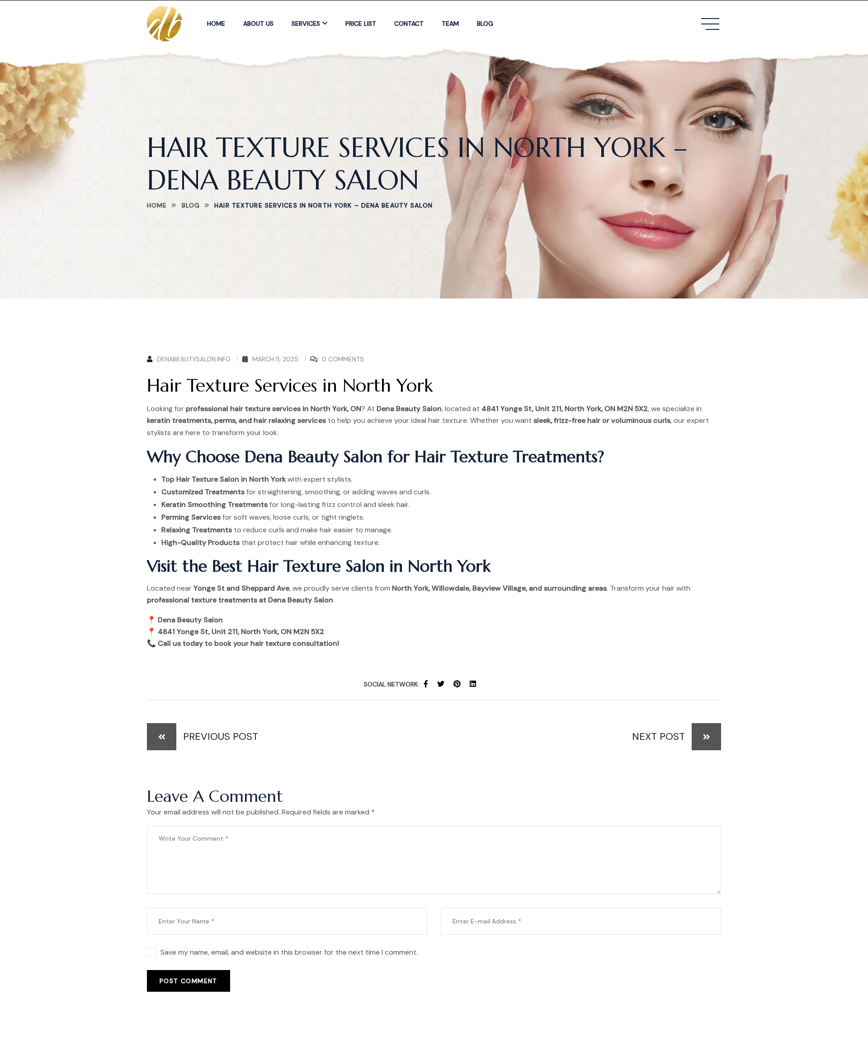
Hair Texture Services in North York (290, 385)
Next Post (658, 736)
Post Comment (188, 981)
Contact (409, 23)
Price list (360, 23)
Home (216, 23)
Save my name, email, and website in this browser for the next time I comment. (289, 952)
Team (450, 23)
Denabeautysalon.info (194, 359)
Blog (485, 23)
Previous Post (220, 736)
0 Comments (343, 359)
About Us (258, 23)
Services (306, 23)
